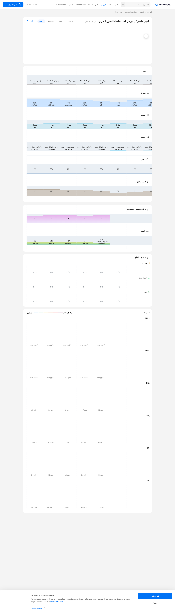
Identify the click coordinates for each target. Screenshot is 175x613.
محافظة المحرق (131, 12)
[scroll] (146, 36)
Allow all (155, 596)
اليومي (103, 4)
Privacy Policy (56, 602)
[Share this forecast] (28, 21)
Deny (155, 603)
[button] (135, 4)
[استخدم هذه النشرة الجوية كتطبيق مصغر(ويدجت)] (31, 21)
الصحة (90, 4)
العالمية (149, 12)
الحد (121, 12)
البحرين (141, 12)
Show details (36, 608)
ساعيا (110, 4)
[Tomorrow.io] (160, 5)
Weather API (81, 4)
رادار (97, 4)
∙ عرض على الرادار (92, 21)
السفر (71, 4)
